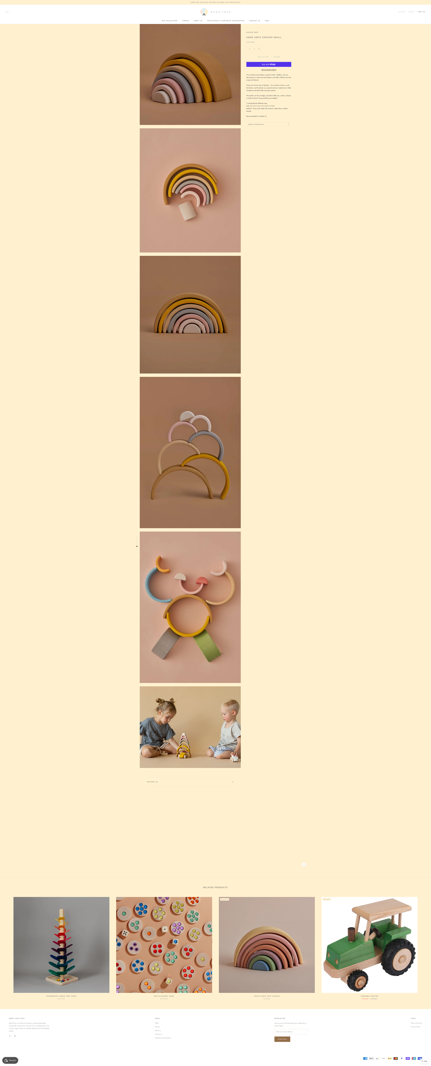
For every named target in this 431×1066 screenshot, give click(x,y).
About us (198, 21)
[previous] (7, 946)
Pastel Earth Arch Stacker (267, 996)
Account (402, 12)
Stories (185, 21)
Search (411, 12)
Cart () (421, 12)
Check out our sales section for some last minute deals (216, 2)
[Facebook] (10, 1035)
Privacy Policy (415, 1027)
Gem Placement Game (164, 996)
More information (256, 124)
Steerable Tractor (369, 996)
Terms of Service (416, 1023)
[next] (424, 946)
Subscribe (282, 1039)
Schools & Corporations (163, 1038)
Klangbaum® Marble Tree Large (61, 996)
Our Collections (169, 21)
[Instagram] (15, 1035)
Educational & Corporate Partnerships (226, 21)
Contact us (254, 21)
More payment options (268, 69)
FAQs (267, 21)
